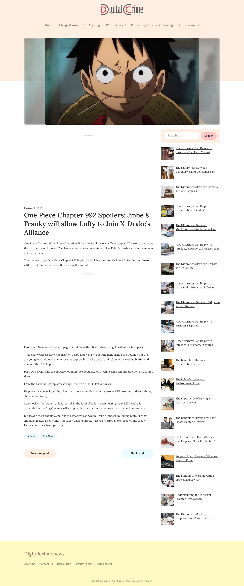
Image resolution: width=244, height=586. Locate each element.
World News (114, 25)
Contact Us (46, 563)
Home (49, 25)
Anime (31, 436)
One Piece (48, 436)
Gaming (94, 25)
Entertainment (189, 25)
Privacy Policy (83, 563)
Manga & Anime (70, 25)
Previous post (40, 453)
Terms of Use (104, 563)
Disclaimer (64, 563)
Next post (137, 453)
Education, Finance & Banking (152, 25)
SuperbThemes (144, 580)
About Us (29, 563)
